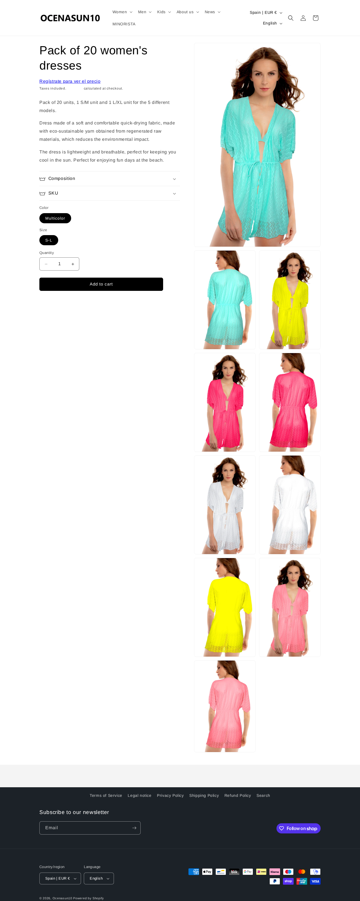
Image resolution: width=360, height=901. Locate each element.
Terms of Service (106, 795)
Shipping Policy (204, 795)
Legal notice (139, 795)
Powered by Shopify (88, 898)
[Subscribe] (134, 828)
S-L (48, 240)
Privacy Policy (170, 795)
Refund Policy (237, 795)
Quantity (46, 253)
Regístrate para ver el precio (69, 81)
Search (263, 795)
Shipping (75, 89)
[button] (122, 12)
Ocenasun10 (62, 898)
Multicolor (55, 218)
